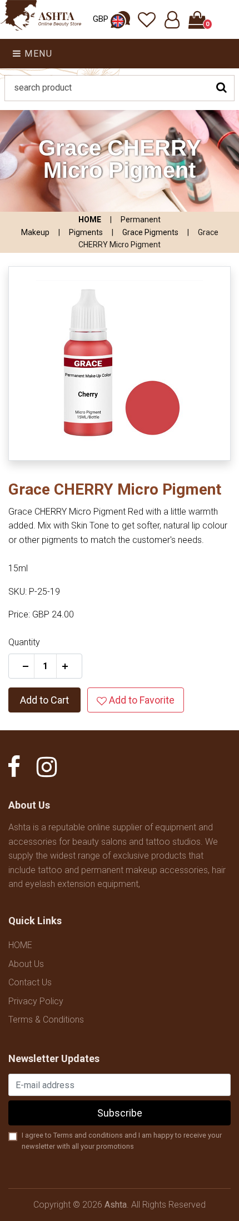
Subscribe (119, 1113)
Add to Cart (44, 700)
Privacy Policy (35, 1001)
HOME (89, 219)
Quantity (24, 642)
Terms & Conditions (46, 1019)
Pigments (86, 232)
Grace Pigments (150, 232)
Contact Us (30, 982)
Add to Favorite (141, 700)
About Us (26, 964)
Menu (37, 53)
